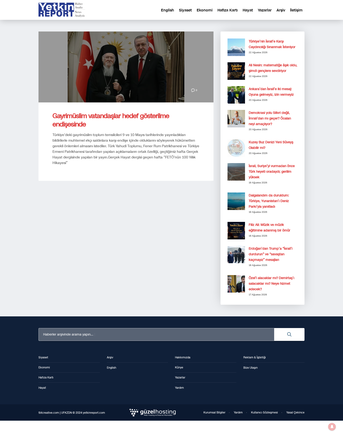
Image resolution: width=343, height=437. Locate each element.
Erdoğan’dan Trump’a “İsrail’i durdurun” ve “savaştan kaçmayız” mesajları (270, 254)
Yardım (238, 412)
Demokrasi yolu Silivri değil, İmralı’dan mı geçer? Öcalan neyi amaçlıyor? (270, 118)
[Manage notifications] (332, 426)
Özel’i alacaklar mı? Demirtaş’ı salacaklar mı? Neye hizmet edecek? (271, 283)
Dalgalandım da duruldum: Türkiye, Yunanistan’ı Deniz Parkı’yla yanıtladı (269, 201)
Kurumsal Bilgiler (214, 412)
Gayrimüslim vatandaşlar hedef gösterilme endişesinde (110, 120)
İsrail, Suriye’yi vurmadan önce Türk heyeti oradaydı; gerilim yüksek (272, 171)
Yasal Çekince (295, 412)
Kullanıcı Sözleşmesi (264, 412)
